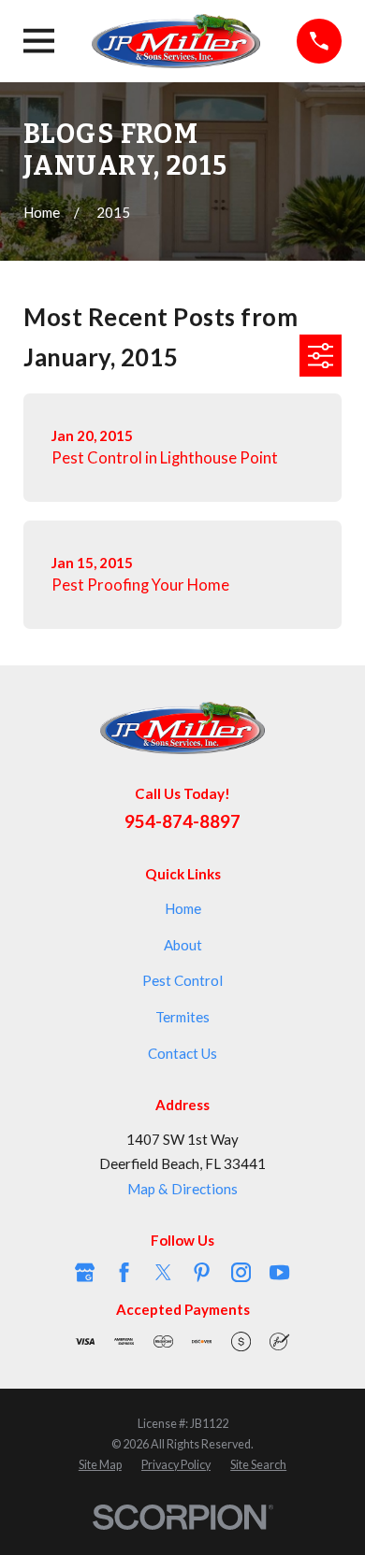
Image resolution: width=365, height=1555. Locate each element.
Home (183, 908)
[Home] (176, 41)
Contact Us (182, 1053)
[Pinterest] (202, 1272)
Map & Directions (182, 1188)
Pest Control (182, 980)
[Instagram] (241, 1272)
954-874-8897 (182, 821)
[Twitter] (163, 1272)
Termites (182, 1016)
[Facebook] (124, 1272)
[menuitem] (100, 1465)
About (183, 944)
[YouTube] (279, 1272)
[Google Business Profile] (85, 1272)
